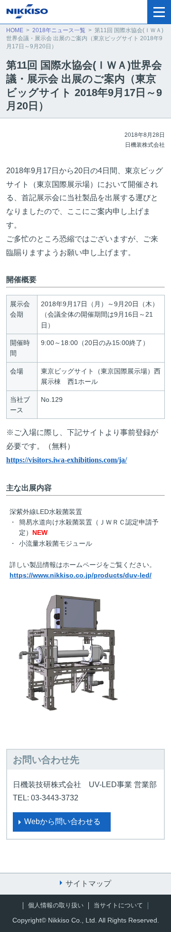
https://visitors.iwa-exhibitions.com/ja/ (66, 460)
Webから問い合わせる (62, 821)
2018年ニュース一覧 (59, 30)
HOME (14, 30)
